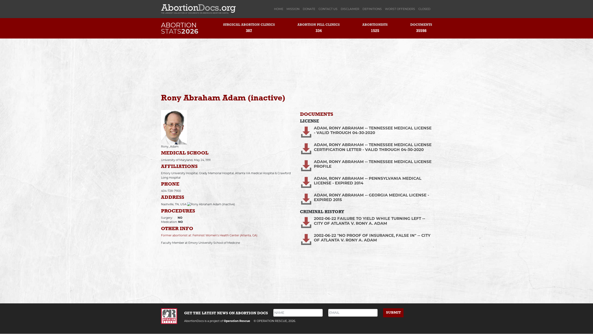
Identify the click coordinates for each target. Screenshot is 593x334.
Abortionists (375, 25)
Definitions (372, 9)
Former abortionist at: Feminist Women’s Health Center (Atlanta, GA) (209, 235)
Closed (424, 9)
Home (279, 9)
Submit (393, 313)
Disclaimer (350, 9)
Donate (309, 9)
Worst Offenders (400, 9)
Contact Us (328, 9)
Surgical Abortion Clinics (249, 25)
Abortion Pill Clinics (318, 25)
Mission (293, 9)
